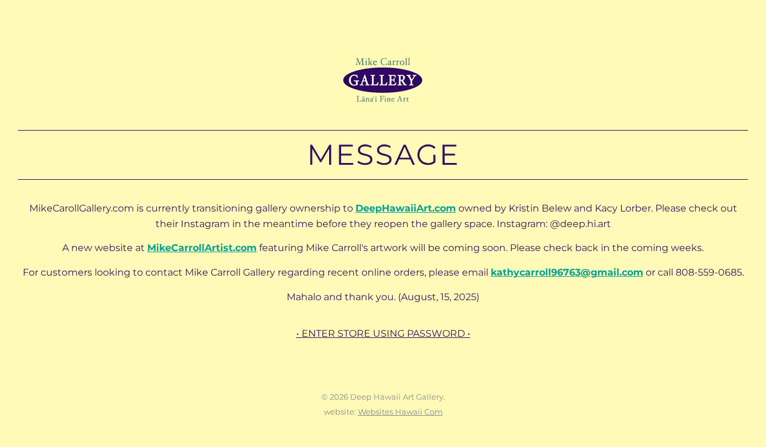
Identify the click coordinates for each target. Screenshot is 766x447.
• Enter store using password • (383, 333)
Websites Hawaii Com (400, 411)
